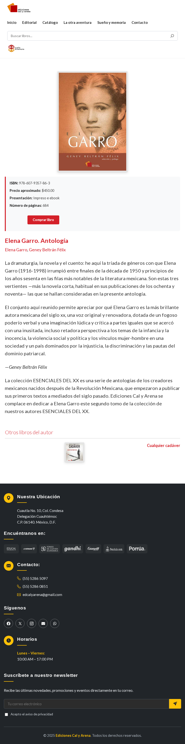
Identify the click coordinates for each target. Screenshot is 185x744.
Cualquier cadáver (163, 445)
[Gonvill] (93, 548)
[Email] (43, 623)
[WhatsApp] (54, 623)
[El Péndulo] (49, 548)
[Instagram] (31, 623)
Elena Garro (16, 249)
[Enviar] (175, 704)
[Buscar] (172, 36)
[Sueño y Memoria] (16, 48)
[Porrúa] (137, 548)
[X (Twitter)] (20, 623)
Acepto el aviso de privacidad (32, 714)
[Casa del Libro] (29, 548)
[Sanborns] (114, 548)
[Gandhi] (72, 548)
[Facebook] (8, 623)
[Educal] (11, 548)
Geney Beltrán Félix (47, 249)
